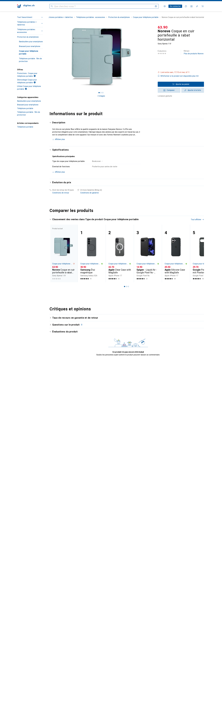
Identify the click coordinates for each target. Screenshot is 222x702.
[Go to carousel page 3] (128, 286)
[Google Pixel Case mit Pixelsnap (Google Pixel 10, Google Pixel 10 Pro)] (204, 253)
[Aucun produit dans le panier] (202, 6)
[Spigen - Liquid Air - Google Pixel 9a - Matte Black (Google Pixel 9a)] (148, 253)
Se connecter (175, 6)
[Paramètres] (164, 6)
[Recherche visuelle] (156, 6)
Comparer (171, 90)
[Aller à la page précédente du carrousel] (53, 253)
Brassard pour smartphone (29, 46)
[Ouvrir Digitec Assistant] (186, 6)
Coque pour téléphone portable (28, 52)
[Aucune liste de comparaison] (191, 6)
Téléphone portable (25, 108)
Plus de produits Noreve (194, 52)
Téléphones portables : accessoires (26, 30)
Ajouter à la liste (194, 90)
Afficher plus (60, 139)
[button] (181, 72)
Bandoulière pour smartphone (31, 41)
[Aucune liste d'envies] (197, 6)
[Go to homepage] (25, 6)
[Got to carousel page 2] (101, 92)
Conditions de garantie (89, 193)
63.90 (163, 27)
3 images (101, 96)
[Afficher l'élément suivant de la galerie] (153, 56)
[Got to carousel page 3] (102, 92)
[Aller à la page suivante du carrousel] (199, 253)
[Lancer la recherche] (51, 6)
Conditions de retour (60, 193)
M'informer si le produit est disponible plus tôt (179, 76)
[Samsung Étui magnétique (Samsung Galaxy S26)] (92, 253)
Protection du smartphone (28, 37)
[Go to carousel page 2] (126, 286)
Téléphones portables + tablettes (27, 23)
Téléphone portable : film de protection (30, 59)
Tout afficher (196, 219)
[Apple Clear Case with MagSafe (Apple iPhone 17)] (120, 253)
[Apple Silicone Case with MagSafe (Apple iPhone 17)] (176, 253)
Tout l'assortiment (24, 17)
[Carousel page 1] (99, 92)
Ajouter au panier (182, 84)
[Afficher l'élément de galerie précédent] (49, 56)
